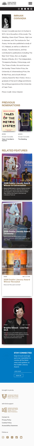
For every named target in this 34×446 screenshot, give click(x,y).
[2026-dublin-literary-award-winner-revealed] (17, 273)
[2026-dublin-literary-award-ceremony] (17, 225)
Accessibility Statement (10, 425)
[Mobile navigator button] (30, 3)
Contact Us (5, 417)
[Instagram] (19, 9)
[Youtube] (25, 9)
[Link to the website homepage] (13, 3)
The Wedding (22, 139)
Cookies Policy (7, 423)
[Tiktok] (28, 9)
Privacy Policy (6, 420)
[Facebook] (22, 9)
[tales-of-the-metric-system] (9, 120)
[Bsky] (31, 9)
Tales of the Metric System (8, 139)
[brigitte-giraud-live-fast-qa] (17, 321)
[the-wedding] (25, 120)
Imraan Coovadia (7, 137)
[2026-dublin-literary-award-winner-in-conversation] (17, 177)
